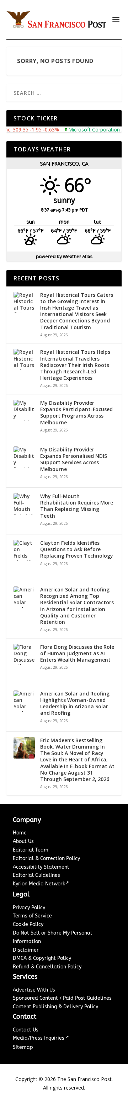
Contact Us (25, 1030)
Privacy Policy (29, 908)
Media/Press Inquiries (39, 1038)
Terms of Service (32, 916)
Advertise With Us (34, 990)
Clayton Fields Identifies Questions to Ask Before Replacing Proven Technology (76, 549)
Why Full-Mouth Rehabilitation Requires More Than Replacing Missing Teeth (76, 506)
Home (20, 833)
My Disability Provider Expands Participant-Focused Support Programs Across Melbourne (76, 413)
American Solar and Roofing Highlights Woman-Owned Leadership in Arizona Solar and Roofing (75, 703)
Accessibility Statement (41, 867)
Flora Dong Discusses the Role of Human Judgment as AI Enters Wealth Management (77, 653)
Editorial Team (30, 850)
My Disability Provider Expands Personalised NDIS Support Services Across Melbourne (73, 459)
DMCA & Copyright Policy (42, 958)
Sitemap (23, 1047)
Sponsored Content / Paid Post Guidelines (62, 998)
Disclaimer (26, 950)
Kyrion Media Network (39, 884)
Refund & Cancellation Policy (47, 967)
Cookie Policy (28, 924)
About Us (23, 841)
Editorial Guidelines (36, 875)
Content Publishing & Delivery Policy (55, 1007)
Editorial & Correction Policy (46, 858)
